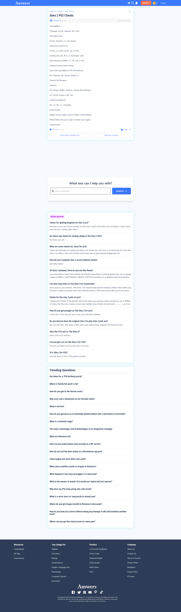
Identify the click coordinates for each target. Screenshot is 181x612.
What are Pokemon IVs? (60, 436)
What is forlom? (57, 406)
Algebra (55, 549)
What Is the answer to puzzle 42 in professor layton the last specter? (81, 481)
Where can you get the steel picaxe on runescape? (72, 521)
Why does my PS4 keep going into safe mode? (71, 489)
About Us (131, 549)
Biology (55, 558)
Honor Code (94, 554)
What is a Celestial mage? (61, 421)
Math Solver (94, 567)
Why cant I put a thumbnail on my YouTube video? (72, 399)
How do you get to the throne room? (66, 391)
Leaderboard (19, 549)
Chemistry (56, 554)
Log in (163, 3)
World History (57, 563)
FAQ (91, 572)
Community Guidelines (98, 549)
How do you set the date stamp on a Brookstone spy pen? (76, 451)
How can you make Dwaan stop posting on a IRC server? (75, 444)
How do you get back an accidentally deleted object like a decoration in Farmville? (87, 414)
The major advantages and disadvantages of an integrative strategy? (81, 429)
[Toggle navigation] (129, 3)
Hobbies (60, 11)
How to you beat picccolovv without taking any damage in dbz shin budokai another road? (88, 512)
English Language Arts (61, 567)
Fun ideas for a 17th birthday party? (66, 376)
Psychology (56, 572)
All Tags (17, 554)
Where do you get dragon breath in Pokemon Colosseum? (76, 504)
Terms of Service (133, 558)
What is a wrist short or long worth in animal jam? (72, 496)
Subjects (52, 11)
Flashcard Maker (96, 558)
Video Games (69, 11)
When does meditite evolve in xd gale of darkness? (73, 466)
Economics (56, 581)
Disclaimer (131, 567)
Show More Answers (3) (69, 135)
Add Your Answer (111, 135)
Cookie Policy (132, 572)
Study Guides (95, 563)
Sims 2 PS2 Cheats (62, 15)
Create (145, 3)
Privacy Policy (132, 563)
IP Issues (130, 576)
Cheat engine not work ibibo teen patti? (68, 459)
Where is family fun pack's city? (64, 384)
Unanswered (19, 558)
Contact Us (131, 554)
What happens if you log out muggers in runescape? (73, 474)
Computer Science (59, 576)
